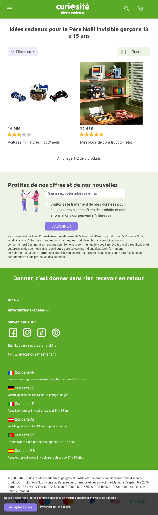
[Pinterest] (55, 332)
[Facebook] (13, 332)
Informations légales (26, 310)
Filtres (23, 52)
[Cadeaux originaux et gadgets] (73, 6)
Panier (140, 8)
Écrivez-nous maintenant (35, 354)
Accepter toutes (20, 507)
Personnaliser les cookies (55, 506)
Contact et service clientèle (32, 345)
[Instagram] (27, 332)
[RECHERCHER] (126, 9)
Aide (12, 300)
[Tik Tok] (41, 332)
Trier (135, 52)
